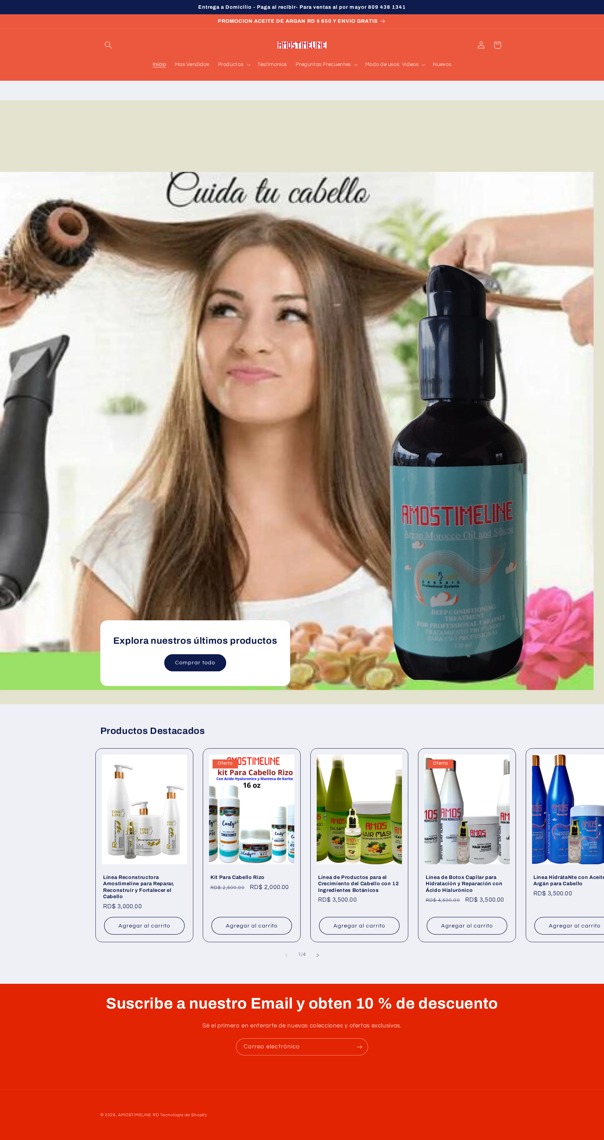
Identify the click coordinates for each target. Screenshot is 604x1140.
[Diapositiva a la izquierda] (286, 955)
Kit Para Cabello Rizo (237, 877)
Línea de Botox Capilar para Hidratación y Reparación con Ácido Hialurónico (464, 883)
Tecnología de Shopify (183, 1115)
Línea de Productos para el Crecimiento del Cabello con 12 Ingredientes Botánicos (358, 883)
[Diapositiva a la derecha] (317, 955)
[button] (108, 45)
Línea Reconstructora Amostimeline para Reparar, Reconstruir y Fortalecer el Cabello (138, 886)
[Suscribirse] (360, 1046)
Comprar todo (195, 662)
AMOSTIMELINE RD (138, 1115)
